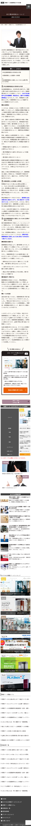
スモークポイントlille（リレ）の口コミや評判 (19, 554)
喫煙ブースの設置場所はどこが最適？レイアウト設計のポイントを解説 (16, 718)
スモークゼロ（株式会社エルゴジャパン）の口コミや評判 (16, 764)
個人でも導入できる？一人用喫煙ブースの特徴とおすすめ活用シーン (16, 727)
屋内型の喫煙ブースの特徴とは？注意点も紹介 (19, 545)
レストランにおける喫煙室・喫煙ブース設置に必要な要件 (19, 507)
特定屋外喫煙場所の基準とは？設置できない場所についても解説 (19, 516)
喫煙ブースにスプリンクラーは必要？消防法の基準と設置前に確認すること (16, 704)
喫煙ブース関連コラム (9, 805)
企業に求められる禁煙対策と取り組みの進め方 (15, 735)
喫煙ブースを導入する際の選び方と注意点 (14, 731)
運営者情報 (6, 811)
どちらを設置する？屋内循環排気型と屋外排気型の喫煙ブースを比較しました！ (19, 526)
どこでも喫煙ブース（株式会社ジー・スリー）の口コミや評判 (16, 786)
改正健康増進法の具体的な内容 (12, 72)
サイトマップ (6, 817)
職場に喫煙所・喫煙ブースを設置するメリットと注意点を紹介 (19, 497)
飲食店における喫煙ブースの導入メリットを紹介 (16, 740)
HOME (4, 799)
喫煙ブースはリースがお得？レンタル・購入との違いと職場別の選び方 (16, 713)
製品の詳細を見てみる (15, 390)
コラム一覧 (16, 401)
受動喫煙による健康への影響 (11, 75)
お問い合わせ (6, 820)
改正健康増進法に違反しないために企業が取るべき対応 (15, 80)
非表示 (18, 69)
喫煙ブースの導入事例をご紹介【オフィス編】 (15, 750)
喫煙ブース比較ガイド (15, 824)
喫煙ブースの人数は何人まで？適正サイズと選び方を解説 (16, 699)
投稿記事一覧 (6, 808)
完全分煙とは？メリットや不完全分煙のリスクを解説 (19, 535)
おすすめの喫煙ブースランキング (12, 802)
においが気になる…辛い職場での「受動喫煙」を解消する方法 (16, 722)
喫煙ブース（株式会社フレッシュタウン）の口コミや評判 (19, 564)
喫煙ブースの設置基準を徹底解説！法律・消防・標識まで (16, 709)
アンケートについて (8, 814)
